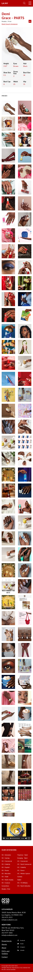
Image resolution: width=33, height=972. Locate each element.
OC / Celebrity (21, 867)
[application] (16, 831)
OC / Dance (20, 870)
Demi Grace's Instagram (10, 24)
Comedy (19, 877)
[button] (16, 831)
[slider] (15, 838)
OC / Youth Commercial (24, 864)
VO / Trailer (5, 877)
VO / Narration (6, 873)
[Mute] (26, 838)
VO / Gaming (5, 858)
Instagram (22, 947)
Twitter (22, 943)
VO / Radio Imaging (7, 880)
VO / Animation (6, 855)
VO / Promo (5, 870)
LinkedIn (22, 950)
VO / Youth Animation (23, 886)
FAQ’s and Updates (5, 952)
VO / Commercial (7, 861)
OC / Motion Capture (23, 873)
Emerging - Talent (22, 858)
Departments (7, 941)
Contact (5, 957)
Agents (4, 944)
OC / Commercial (22, 861)
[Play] (4, 838)
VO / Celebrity (6, 864)
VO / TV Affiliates (22, 883)
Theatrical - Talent (22, 855)
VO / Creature (6, 883)
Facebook (22, 940)
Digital (19, 880)
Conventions (5, 886)
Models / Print (6, 889)
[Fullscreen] (29, 838)
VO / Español (6, 867)
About (4, 947)
